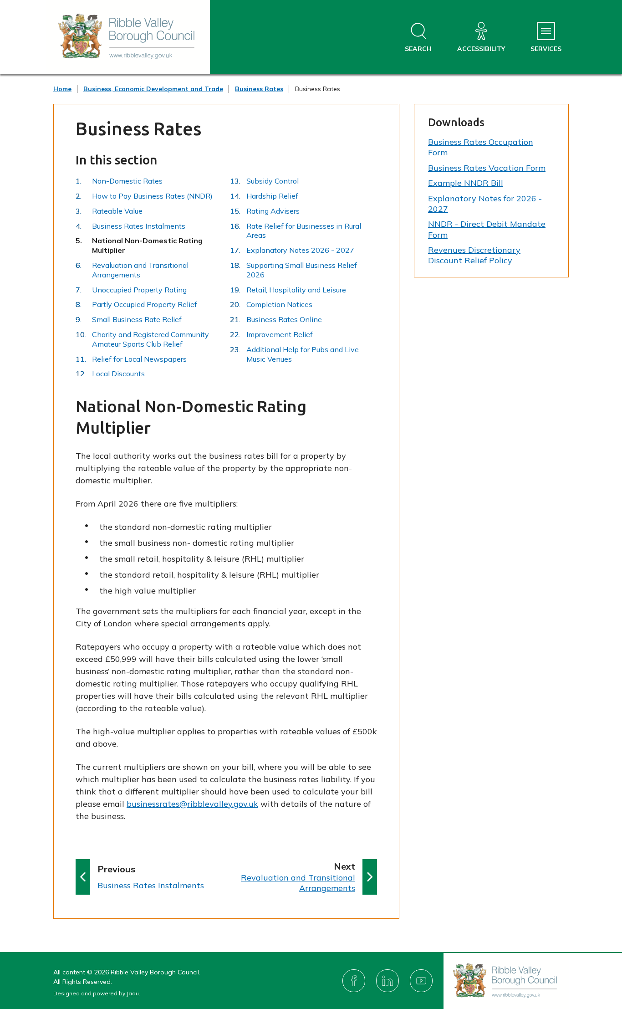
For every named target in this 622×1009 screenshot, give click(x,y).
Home (62, 89)
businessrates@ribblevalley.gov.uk (192, 804)
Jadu (133, 993)
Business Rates (259, 89)
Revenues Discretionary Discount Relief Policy (474, 255)
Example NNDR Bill (465, 183)
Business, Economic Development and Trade (153, 89)
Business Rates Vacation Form (487, 168)
